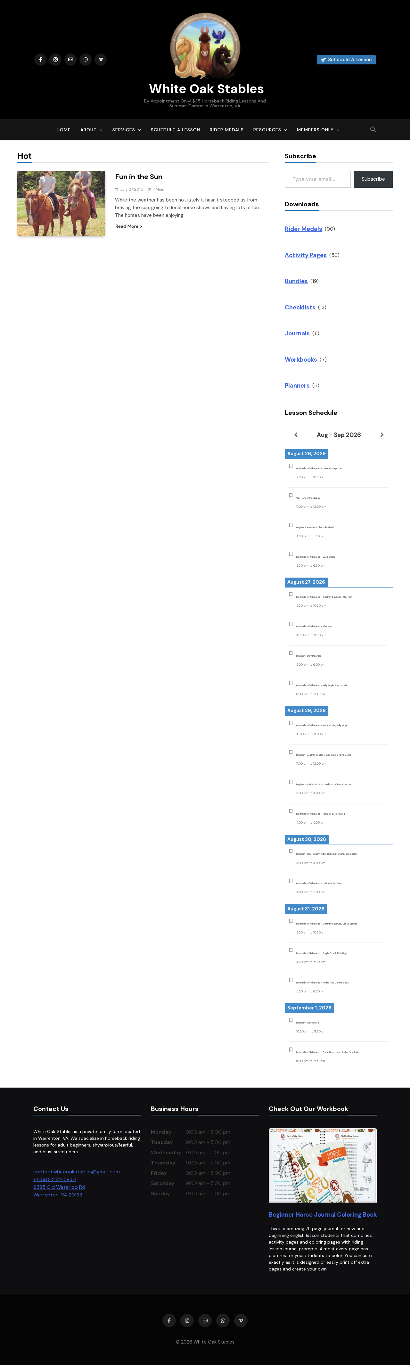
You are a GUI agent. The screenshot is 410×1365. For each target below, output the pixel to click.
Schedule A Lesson (175, 130)
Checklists (300, 307)
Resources (267, 130)
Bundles (296, 281)
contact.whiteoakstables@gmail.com (76, 1171)
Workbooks (301, 360)
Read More (127, 226)
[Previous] (295, 434)
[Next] (382, 434)
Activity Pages (306, 255)
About (88, 130)
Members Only (315, 130)
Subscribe (373, 179)
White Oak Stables (205, 88)
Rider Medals (227, 130)
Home (64, 130)
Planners (297, 386)
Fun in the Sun (138, 176)
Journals (297, 333)
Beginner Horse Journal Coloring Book (323, 1215)
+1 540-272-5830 (54, 1179)
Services (123, 130)
